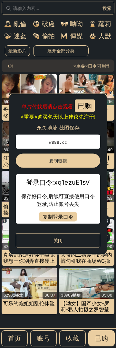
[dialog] (58, 174)
